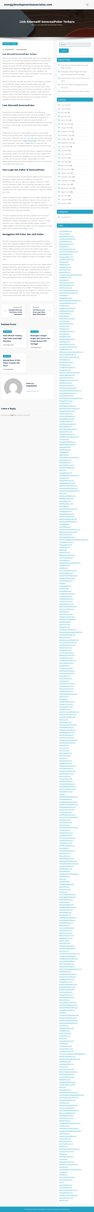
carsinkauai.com (64, 1126)
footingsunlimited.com (66, 989)
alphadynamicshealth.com (67, 1136)
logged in (13, 415)
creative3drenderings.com (67, 917)
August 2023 (65, 192)
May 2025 (64, 112)
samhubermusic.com (66, 1198)
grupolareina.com (65, 370)
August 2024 (65, 146)
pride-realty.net (64, 1133)
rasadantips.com (64, 264)
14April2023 (9, 49)
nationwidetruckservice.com (68, 827)
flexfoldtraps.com (65, 971)
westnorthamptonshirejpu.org (69, 357)
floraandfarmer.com (65, 401)
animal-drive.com (65, 889)
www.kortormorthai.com (67, 976)
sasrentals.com (64, 506)
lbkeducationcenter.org (66, 555)
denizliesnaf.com (64, 871)
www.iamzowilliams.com (67, 1056)
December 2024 (66, 131)
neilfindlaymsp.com (65, 843)
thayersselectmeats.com (67, 897)
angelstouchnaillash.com (67, 496)
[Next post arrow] (49, 311)
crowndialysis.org (65, 527)
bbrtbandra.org (64, 316)
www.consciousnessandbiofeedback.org (72, 1054)
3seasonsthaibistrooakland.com (69, 563)
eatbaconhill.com (64, 272)
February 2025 (66, 124)
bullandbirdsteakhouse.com (68, 1005)
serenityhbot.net (64, 943)
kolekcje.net (63, 550)
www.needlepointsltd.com (67, 1002)
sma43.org (62, 1012)
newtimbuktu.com (65, 267)
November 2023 (66, 180)
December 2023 (66, 177)
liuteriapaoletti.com (65, 799)
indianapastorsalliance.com (68, 861)
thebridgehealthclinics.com (68, 907)
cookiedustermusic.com (67, 815)
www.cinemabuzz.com (66, 1041)
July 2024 (64, 150)
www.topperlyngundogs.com (68, 958)
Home (33, 25)
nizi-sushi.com (64, 748)
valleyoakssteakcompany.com (69, 863)
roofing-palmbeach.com (67, 416)
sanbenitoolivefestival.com (68, 606)
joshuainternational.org (67, 946)
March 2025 (65, 120)
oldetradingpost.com (66, 377)
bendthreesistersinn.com (67, 807)
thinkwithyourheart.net (67, 434)
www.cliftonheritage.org (67, 1010)
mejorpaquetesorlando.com (68, 488)
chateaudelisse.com (65, 349)
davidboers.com (64, 925)
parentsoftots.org (65, 915)
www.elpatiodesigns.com (67, 1082)
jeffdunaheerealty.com (66, 964)
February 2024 (66, 169)
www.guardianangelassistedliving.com (71, 1095)
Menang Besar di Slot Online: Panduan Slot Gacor (11, 363)
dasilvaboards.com (65, 647)
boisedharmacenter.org (67, 578)
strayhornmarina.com (66, 653)
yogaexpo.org (63, 568)
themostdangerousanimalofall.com (70, 632)
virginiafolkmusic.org (66, 542)
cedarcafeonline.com (66, 254)
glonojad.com (63, 699)
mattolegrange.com (65, 763)
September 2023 (66, 188)
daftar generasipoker (30, 141)
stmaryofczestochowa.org (67, 725)
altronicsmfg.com (65, 269)
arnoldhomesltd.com (66, 421)
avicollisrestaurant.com (67, 845)
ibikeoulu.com (63, 719)
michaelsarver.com (65, 511)
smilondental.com (65, 501)
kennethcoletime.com (66, 735)
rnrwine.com (63, 1159)
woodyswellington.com (66, 1077)
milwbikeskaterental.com (67, 786)
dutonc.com (63, 758)
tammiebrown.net (65, 755)
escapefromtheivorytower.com (69, 408)
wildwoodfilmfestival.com (67, 354)
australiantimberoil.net (66, 385)
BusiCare (56, 1209)
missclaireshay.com (65, 231)
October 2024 (65, 139)
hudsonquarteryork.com (67, 1084)
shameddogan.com (65, 912)
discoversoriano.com (66, 614)
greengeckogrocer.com (66, 514)
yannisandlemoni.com (66, 465)
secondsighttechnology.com (68, 509)
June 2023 (64, 199)
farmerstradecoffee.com (67, 920)
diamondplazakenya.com (67, 1100)
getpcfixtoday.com (65, 313)
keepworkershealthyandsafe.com (70, 300)
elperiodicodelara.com (66, 236)
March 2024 (65, 165)
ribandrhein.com (64, 547)
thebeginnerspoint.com (67, 617)
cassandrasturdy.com (66, 604)
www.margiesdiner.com (67, 997)
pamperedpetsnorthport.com (69, 475)
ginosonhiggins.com (65, 779)
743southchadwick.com (67, 411)
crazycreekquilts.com (66, 663)
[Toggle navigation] (87, 5)
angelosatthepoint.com (66, 858)
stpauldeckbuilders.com (67, 987)
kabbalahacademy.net (66, 498)
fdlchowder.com (64, 1000)
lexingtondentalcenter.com (68, 521)
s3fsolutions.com (65, 403)
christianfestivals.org (66, 768)
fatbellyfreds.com (65, 1079)
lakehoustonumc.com (66, 935)
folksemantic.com (65, 449)
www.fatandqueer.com (66, 979)
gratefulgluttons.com (66, 599)
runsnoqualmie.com (65, 992)
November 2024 (66, 135)
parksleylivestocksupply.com (68, 575)
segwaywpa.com (64, 902)
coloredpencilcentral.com (67, 424)
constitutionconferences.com (69, 874)
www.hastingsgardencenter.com (69, 1059)
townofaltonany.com (66, 791)
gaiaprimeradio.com (65, 753)
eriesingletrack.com (65, 473)
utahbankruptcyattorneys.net (69, 437)
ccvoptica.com (64, 1025)
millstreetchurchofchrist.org (68, 1128)
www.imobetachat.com (66, 928)
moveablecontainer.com (67, 367)
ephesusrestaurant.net (66, 1074)
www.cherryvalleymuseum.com (69, 372)
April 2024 (64, 162)
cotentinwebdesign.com (67, 375)
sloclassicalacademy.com (67, 645)
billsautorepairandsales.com (68, 1105)
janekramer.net (64, 745)
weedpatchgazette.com (66, 467)
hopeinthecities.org (65, 596)
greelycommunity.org (66, 691)
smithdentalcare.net (66, 1192)
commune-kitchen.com (67, 673)
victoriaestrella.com (65, 835)
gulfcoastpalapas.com (66, 904)
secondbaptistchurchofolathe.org (70, 1169)
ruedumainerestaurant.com (68, 694)
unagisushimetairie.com (67, 308)
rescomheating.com (65, 1185)
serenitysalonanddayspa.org (68, 251)
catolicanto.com (64, 552)
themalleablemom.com (66, 732)
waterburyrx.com (65, 853)
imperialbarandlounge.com (68, 429)
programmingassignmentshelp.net (70, 275)
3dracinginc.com (64, 627)
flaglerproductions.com (67, 655)
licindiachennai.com (65, 241)
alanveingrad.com (65, 776)
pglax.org (62, 794)
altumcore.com (64, 887)
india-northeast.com (66, 413)
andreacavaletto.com (66, 573)
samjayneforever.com (66, 1115)
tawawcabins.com (65, 447)
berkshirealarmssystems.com (69, 457)
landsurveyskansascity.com (68, 984)
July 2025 (64, 109)
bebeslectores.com (65, 383)
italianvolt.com (64, 455)
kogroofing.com (64, 334)
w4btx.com (63, 493)
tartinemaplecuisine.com (67, 742)
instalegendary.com (65, 298)
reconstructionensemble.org (68, 817)
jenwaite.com (63, 1146)
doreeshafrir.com (64, 709)
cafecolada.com (64, 611)
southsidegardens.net (66, 1064)
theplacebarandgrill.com (67, 850)
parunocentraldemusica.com (68, 1092)
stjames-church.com (66, 704)
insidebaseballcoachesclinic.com (70, 1123)
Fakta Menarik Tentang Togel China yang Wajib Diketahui (12, 338)
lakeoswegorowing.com (67, 1162)
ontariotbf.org (63, 295)
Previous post (17, 307)
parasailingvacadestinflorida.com (70, 1131)
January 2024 (65, 173)
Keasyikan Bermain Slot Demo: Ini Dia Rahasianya (15, 312)
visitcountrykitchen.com (67, 771)
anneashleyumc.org (65, 982)
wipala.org (62, 583)
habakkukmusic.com (66, 938)
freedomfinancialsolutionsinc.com (70, 969)
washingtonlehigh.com (66, 1028)
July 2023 (64, 196)
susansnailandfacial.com (67, 948)
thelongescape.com (65, 761)
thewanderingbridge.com (67, 730)
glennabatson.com (65, 650)
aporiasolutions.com (66, 899)
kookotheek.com (64, 341)
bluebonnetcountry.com (67, 318)
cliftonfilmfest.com (65, 426)
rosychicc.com (64, 588)
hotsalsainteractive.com (67, 249)
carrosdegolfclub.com (66, 395)
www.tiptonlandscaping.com (68, 1020)
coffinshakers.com (65, 722)
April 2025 (64, 116)
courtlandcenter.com (66, 840)
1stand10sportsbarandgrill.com (69, 491)
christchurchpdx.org (66, 668)
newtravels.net (64, 280)
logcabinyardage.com (66, 923)
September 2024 (66, 143)
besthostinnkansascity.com (68, 1190)
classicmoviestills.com (66, 609)
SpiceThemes (65, 1209)
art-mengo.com (64, 750)
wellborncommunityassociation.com (71, 352)
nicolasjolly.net (64, 681)
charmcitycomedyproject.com (69, 712)
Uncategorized (21, 49)
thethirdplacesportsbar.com (68, 1072)
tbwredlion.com (64, 1103)
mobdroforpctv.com (66, 601)
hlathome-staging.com (66, 516)
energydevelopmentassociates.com (28, 4)
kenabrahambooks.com (67, 671)
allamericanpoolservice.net (68, 532)
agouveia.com (63, 1167)
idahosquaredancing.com (67, 444)
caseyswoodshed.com (66, 866)
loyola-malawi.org (65, 586)
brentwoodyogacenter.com (68, 1018)
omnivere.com (64, 262)
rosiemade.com (64, 478)
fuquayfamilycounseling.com (68, 1164)
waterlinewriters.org (66, 910)
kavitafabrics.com (65, 820)
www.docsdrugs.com (66, 995)
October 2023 (65, 184)
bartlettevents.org (65, 365)
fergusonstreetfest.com (67, 1113)
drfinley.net (63, 1154)
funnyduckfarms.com (66, 1144)
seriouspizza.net (64, 881)
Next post (36, 307)
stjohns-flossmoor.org (66, 809)
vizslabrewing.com (65, 460)
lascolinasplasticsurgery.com (68, 1007)
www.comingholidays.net (67, 619)
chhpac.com (63, 1174)
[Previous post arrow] (5, 311)
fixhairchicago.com (65, 869)
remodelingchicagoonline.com (69, 1015)
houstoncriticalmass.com (67, 629)
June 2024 (64, 154)
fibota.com (62, 1087)
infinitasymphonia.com (66, 683)
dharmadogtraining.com (67, 1177)
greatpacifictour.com (66, 833)
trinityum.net (63, 1066)
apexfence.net (63, 1200)
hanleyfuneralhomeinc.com (68, 485)
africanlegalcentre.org (66, 686)
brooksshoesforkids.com (67, 894)
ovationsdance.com (65, 545)
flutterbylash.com (65, 1138)
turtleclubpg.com (65, 830)
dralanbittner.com (65, 462)
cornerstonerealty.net (66, 1051)
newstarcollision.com (66, 503)
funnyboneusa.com (65, 812)
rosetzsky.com (64, 696)
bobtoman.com (64, 329)
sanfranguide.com (65, 622)
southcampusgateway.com (68, 347)
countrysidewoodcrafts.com (68, 290)
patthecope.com (64, 876)
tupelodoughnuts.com (66, 480)
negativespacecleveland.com (68, 796)
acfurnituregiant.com (66, 257)
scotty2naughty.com (66, 707)
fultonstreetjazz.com (66, 362)
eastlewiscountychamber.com (69, 640)
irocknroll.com (64, 439)
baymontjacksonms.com (67, 789)
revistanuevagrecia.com (67, 701)
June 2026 (64, 105)
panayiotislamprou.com (67, 344)
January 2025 (65, 128)
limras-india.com (64, 234)
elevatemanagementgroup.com (69, 1149)
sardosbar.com (64, 452)
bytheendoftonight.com (67, 593)
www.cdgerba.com (65, 1090)
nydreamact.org (64, 305)
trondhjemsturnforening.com (69, 1097)
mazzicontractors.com (66, 1069)
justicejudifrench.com (66, 727)
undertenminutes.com (66, 259)
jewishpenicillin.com (65, 534)
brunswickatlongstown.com (68, 740)
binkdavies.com (64, 665)
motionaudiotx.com (65, 1180)
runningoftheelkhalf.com (67, 961)
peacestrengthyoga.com (67, 966)
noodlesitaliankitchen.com (68, 303)
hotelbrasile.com (64, 359)
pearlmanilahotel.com (66, 323)
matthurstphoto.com (66, 1118)
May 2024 (64, 158)
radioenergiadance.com (67, 339)
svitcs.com (62, 879)
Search (63, 51)
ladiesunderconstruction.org (68, 380)
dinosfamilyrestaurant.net (67, 388)
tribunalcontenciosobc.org (68, 642)
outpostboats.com (65, 591)
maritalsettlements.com (67, 784)
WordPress (42, 1209)
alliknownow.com (64, 637)
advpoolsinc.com (64, 856)
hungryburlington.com (66, 737)
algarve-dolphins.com (66, 773)
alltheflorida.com (64, 1120)
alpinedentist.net (64, 336)
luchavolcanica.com (65, 822)
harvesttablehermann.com (68, 393)
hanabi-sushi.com (65, 1033)
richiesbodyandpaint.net (67, 239)
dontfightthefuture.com (67, 419)
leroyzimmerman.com (66, 1151)
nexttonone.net (64, 941)
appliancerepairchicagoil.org (68, 293)
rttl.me (61, 1182)
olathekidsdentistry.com (67, 483)
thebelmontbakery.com (67, 285)
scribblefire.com (64, 565)
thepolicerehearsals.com (67, 634)
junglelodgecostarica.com (67, 766)
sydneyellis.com (64, 524)
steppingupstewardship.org (68, 1023)
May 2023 (64, 203)
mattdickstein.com (65, 930)
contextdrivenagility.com (67, 717)
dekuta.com (63, 1038)
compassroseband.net (66, 884)
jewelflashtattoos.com (66, 311)
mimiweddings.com (65, 1187)
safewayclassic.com (65, 287)
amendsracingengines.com (68, 974)
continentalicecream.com (67, 660)
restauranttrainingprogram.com (69, 529)
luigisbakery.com (64, 1030)
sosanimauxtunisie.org (66, 331)
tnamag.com (63, 892)
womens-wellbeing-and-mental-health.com (73, 539)
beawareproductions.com (67, 714)
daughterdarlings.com (66, 244)
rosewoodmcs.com (65, 1046)
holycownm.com (64, 825)
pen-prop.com (64, 951)
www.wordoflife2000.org (67, 442)
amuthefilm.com (64, 676)
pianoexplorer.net (65, 1061)
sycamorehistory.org (66, 1049)
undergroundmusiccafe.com (68, 1195)
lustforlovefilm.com (65, 678)
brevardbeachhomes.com (67, 406)
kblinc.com (62, 470)
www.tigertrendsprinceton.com (69, 953)
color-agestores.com (66, 581)
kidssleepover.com (65, 277)
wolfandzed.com (64, 1036)
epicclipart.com (64, 321)
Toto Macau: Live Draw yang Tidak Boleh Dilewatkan (39, 312)
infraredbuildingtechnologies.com (70, 390)
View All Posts (31, 391)
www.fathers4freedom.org (67, 956)
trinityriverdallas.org (66, 557)
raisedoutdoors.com (66, 431)
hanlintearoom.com (65, 1141)
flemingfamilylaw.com (66, 1156)
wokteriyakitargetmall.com (68, 519)
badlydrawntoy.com (65, 933)
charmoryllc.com (64, 624)
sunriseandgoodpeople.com (68, 802)
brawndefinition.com (66, 658)
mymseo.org (63, 1172)
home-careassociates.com (68, 570)
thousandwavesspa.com (67, 838)
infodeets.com (64, 246)
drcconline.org (64, 848)
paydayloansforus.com (66, 282)
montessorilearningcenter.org (69, 1110)
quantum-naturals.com (67, 1108)
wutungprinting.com (66, 781)
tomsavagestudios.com (67, 537)
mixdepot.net (63, 1043)
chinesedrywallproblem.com (68, 804)
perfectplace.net (64, 560)
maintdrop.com (64, 326)
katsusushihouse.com (66, 688)
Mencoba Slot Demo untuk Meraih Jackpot (75, 91)
